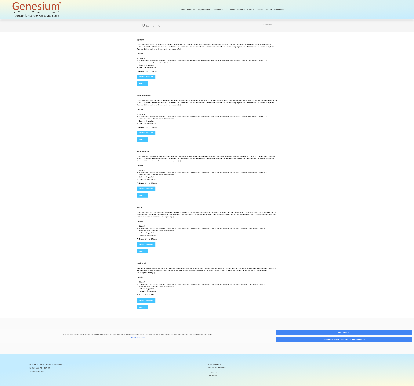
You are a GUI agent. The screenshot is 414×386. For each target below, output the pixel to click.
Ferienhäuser (218, 10)
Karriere (250, 10)
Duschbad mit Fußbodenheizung (178, 60)
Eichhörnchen (144, 95)
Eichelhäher (143, 151)
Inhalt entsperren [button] (344, 333)
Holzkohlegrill (224, 60)
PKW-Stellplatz (253, 60)
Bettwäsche (154, 60)
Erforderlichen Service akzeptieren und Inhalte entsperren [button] (344, 339)
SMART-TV (263, 60)
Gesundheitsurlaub (237, 10)
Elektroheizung (195, 60)
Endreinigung (205, 60)
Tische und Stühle (157, 63)
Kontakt (260, 10)
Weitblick (142, 263)
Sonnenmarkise (144, 63)
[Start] (261, 25)
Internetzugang (235, 60)
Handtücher (215, 60)
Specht (140, 40)
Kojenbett (244, 60)
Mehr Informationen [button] (138, 338)
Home (182, 10)
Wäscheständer (169, 63)
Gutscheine (279, 10)
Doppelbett (162, 60)
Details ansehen (146, 77)
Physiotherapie (204, 10)
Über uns (191, 10)
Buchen (142, 83)
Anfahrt (269, 10)
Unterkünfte (268, 25)
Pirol (139, 207)
